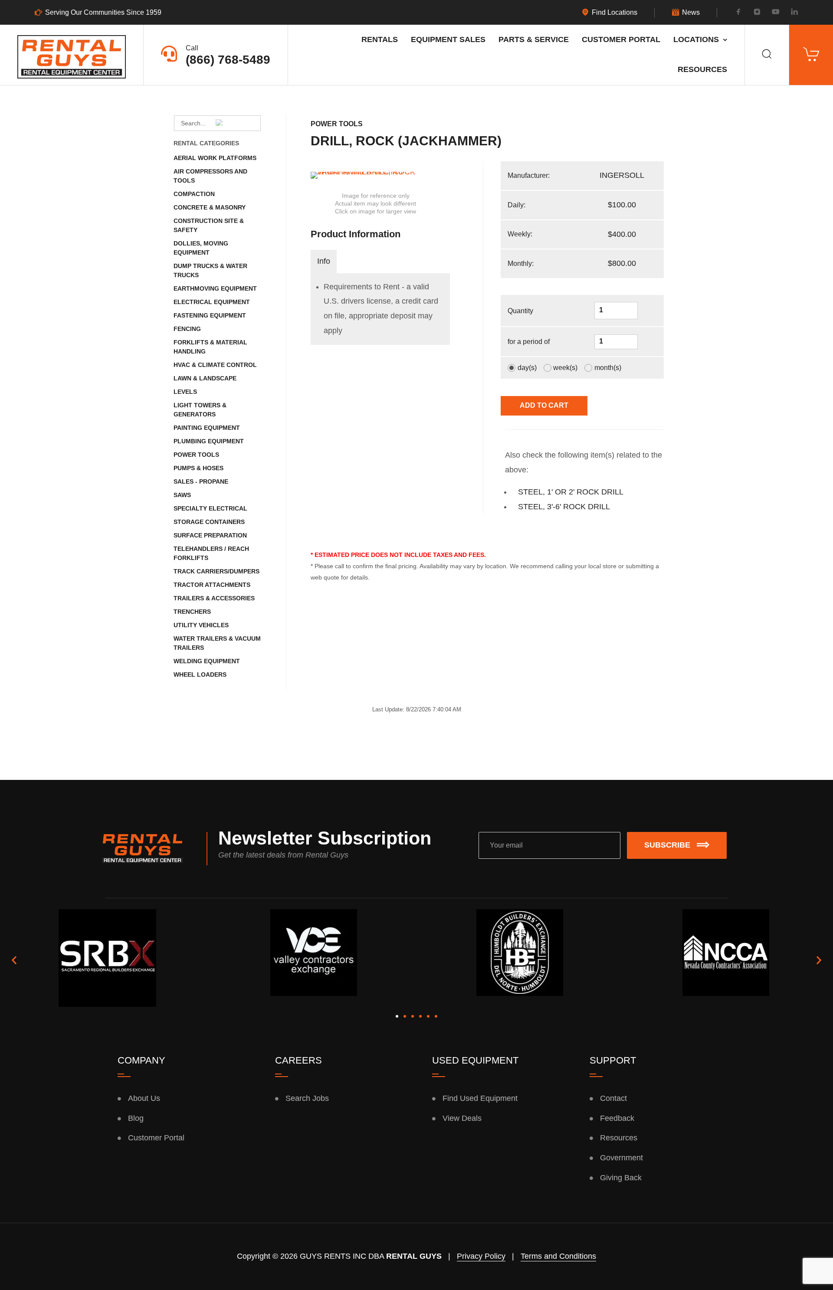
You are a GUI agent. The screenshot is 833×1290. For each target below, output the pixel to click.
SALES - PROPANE (201, 481)
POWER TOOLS (196, 454)
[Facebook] (738, 13)
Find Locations (614, 12)
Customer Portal (621, 39)
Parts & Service (533, 39)
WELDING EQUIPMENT (207, 661)
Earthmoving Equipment (215, 288)
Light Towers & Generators (200, 410)
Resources (702, 69)
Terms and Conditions (558, 1256)
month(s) (607, 367)
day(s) (527, 367)
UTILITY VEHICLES (201, 625)
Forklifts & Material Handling (210, 347)
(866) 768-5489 (228, 59)
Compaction (194, 193)
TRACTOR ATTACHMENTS (212, 584)
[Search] (767, 55)
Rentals (379, 39)
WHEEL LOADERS (200, 674)
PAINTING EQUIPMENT (207, 427)
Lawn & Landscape (205, 378)
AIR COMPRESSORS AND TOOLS (210, 176)
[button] (14, 959)
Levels (185, 391)
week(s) (565, 367)
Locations (696, 39)
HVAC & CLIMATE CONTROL (215, 364)
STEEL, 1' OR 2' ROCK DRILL (570, 492)
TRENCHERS (192, 611)
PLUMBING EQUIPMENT (209, 441)
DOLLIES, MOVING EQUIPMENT (201, 248)
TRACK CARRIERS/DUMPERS (216, 571)
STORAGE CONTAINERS (209, 521)
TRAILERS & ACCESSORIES (214, 598)
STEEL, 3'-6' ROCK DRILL (564, 506)
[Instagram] (757, 13)
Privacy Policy (481, 1256)
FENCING (187, 328)
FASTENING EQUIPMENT (210, 315)
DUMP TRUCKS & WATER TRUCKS (210, 270)
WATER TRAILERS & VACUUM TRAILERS (217, 643)
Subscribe (667, 845)
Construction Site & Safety (209, 225)
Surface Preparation (210, 535)
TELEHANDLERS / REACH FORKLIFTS (211, 553)
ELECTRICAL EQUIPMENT (212, 301)
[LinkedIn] (794, 13)
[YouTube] (776, 13)
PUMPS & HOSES (198, 468)
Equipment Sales (448, 39)
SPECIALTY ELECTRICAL (210, 508)
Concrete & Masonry (210, 207)
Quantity (520, 310)
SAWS (182, 494)
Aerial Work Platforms (215, 157)
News (691, 12)
